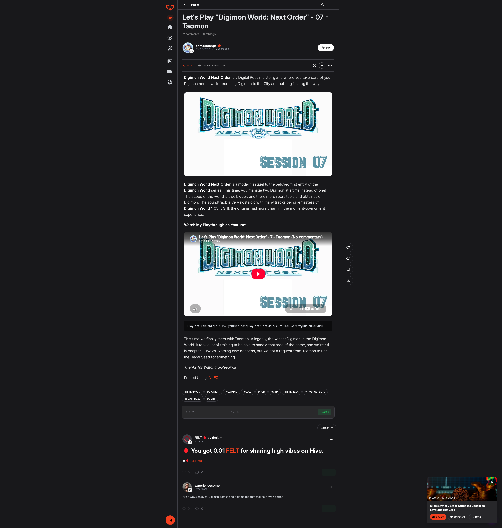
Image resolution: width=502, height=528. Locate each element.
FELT (232, 450)
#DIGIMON (213, 391)
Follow (326, 47)
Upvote (440, 516)
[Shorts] (170, 71)
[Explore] (170, 38)
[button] (170, 520)
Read (478, 516)
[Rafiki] (170, 48)
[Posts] (170, 61)
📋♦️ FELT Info (192, 460)
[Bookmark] (279, 412)
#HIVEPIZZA (292, 391)
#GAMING (231, 391)
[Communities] (170, 82)
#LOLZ (248, 391)
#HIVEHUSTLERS (315, 391)
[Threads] (170, 27)
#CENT (211, 398)
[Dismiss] (492, 482)
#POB (261, 391)
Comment (459, 516)
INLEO (213, 377)
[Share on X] (314, 65)
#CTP (274, 391)
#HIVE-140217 (193, 391)
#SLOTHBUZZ (193, 398)
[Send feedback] (170, 18)
